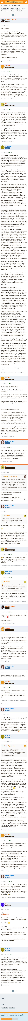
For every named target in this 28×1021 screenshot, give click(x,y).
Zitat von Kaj (6, 515)
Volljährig (11, 1007)
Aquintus (16, 700)
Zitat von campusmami (9, 476)
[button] (2, 2)
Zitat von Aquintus (8, 746)
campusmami (5, 914)
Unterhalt (4, 1007)
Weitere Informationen (6, 1019)
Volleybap (16, 368)
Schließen (15, 1019)
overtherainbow (6, 11)
